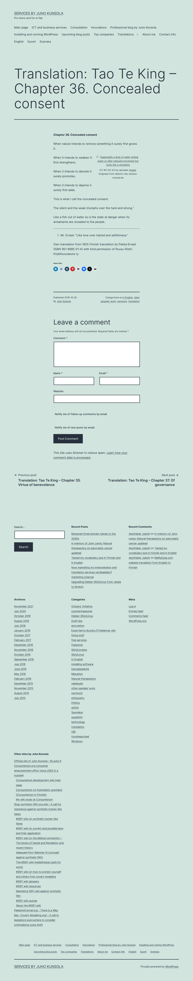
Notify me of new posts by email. (75, 427)
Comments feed (138, 615)
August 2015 (21, 693)
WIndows (77, 741)
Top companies (104, 34)
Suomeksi (77, 712)
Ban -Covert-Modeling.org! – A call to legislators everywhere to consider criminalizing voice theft (36, 920)
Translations (126, 34)
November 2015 (23, 688)
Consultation (79, 27)
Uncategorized (80, 736)
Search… (19, 527)
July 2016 (19, 664)
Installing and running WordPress (36, 34)
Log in (132, 606)
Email (103, 373)
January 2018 (22, 630)
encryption (77, 625)
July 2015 (19, 698)
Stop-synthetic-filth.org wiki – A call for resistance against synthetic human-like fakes (38, 809)
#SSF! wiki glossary (27, 881)
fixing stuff (77, 635)
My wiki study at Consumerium (34, 799)
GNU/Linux (77, 654)
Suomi (31, 41)
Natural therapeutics (83, 678)
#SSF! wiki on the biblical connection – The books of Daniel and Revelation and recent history (40, 843)
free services (79, 640)
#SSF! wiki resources (28, 886)
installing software (82, 664)
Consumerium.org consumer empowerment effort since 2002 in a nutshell (36, 770)
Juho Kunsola (64, 301)
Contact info (167, 34)
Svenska (45, 41)
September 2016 (24, 659)
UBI (73, 731)
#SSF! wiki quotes (26, 900)
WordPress (171, 966)
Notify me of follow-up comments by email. (81, 414)
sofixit (75, 707)
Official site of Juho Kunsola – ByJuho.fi (37, 761)
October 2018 (22, 615)
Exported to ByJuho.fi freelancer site (93, 630)
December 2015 (23, 683)
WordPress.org (137, 620)
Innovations (99, 27)
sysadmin (77, 717)
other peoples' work (83, 688)
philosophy (77, 698)
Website (58, 391)
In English (127, 297)
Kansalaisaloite (80, 668)
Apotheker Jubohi (139, 533)
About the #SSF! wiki (28, 905)
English (19, 41)
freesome (77, 644)
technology (78, 721)
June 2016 (20, 668)
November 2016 (23, 649)
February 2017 (22, 640)
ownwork (122, 301)
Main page (21, 27)
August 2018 (21, 620)
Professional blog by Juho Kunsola (133, 27)
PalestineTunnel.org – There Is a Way (36, 910)
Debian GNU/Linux (82, 615)
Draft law (76, 620)
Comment (60, 338)
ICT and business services (49, 27)
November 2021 (23, 606)
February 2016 (22, 678)
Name (57, 373)
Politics (75, 702)
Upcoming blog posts (76, 34)
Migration (77, 673)
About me (148, 34)
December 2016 (23, 644)
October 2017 (22, 635)
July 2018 (19, 625)
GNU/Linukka (79, 649)
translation (134, 301)
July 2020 (20, 611)
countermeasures (81, 611)
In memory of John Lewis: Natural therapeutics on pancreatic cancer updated (91, 548)
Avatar (132, 170)
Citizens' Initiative (81, 606)
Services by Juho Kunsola (38, 13)
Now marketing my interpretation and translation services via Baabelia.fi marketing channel (94, 572)
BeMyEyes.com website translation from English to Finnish (151, 562)
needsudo (77, 683)
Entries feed (136, 611)
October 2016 (22, 654)
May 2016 (20, 673)
